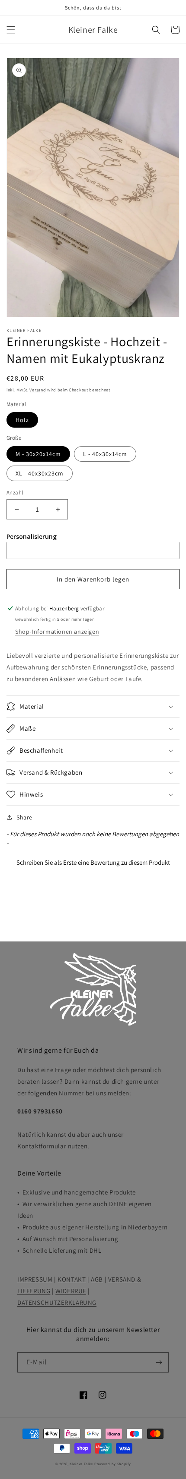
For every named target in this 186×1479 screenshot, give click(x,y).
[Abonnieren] (158, 1362)
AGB (97, 1279)
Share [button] (24, 817)
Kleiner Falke (81, 1463)
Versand (37, 390)
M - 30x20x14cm (38, 454)
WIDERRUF (70, 1291)
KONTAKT (72, 1279)
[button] (10, 29)
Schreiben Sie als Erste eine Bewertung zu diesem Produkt (93, 862)
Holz (22, 420)
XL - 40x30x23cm (40, 473)
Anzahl (14, 492)
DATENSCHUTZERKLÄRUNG (56, 1302)
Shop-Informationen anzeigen (57, 631)
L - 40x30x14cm (105, 454)
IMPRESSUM (34, 1279)
